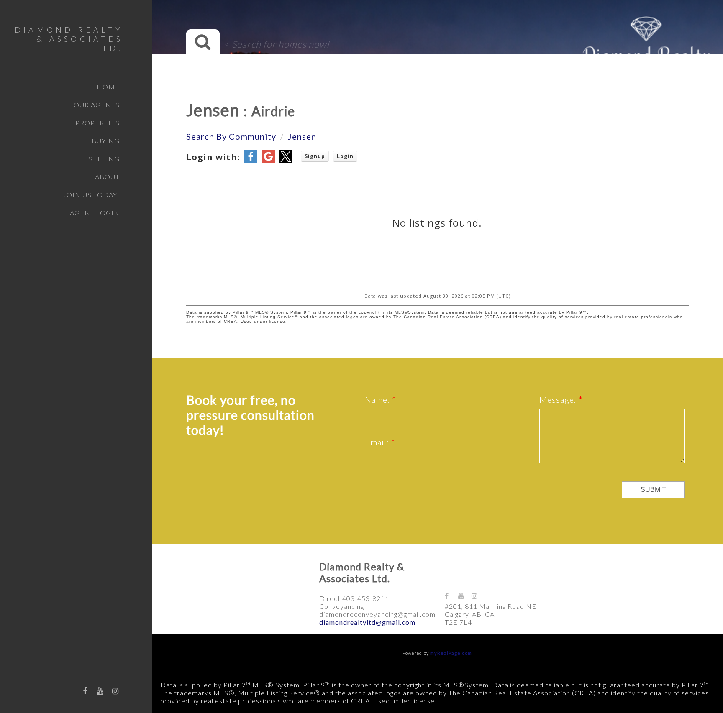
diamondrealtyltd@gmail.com (367, 622)
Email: (378, 442)
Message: (559, 399)
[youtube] (100, 691)
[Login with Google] (268, 161)
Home (108, 87)
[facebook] (85, 691)
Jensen (302, 136)
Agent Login (95, 213)
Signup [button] (315, 156)
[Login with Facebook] (250, 161)
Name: (378, 399)
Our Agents (97, 105)
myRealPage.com (451, 653)
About (107, 177)
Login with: (213, 157)
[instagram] (115, 691)
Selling (104, 159)
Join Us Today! (91, 195)
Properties (97, 123)
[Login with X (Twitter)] (285, 161)
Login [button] (345, 156)
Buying (106, 141)
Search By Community (231, 136)
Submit (653, 489)
